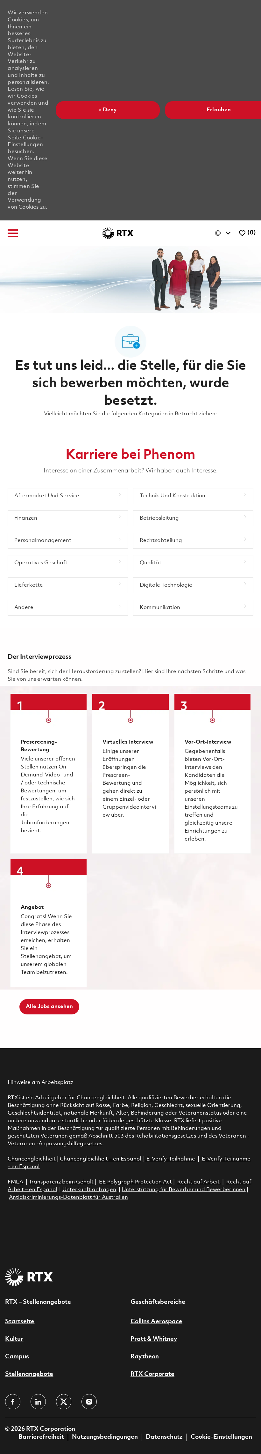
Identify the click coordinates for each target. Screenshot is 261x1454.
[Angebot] (49, 923)
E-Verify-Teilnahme (170, 1159)
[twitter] (63, 1401)
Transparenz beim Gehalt (61, 1182)
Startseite (19, 1321)
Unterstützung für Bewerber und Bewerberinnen (183, 1189)
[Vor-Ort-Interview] (212, 773)
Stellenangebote (29, 1374)
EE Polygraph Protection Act (135, 1182)
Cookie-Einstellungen (221, 1437)
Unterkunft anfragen (89, 1189)
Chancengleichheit (32, 1159)
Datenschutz (164, 1437)
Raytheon (144, 1357)
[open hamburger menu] (12, 233)
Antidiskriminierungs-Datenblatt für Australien (68, 1197)
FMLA (15, 1182)
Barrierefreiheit (41, 1437)
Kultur (14, 1339)
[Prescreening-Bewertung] (49, 773)
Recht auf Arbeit (199, 1182)
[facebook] (12, 1401)
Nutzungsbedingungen (105, 1437)
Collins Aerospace (156, 1321)
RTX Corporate (152, 1374)
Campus (17, 1357)
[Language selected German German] (224, 233)
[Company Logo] (117, 233)
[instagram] (89, 1401)
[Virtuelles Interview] (130, 773)
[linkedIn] (38, 1401)
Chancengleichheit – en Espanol (100, 1159)
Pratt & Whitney (153, 1339)
